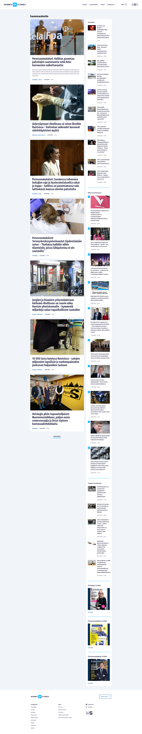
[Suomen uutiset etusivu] (15, 5)
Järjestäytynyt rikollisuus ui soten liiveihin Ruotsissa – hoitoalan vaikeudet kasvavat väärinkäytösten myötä (56, 127)
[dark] (133, 4)
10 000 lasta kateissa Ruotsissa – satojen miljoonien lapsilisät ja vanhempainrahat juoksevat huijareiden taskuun (56, 362)
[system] (135, 4)
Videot (103, 4)
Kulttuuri (33, 720)
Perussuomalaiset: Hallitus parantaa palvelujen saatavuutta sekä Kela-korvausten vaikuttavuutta (53, 62)
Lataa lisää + (57, 436)
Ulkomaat (35, 135)
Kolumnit (33, 725)
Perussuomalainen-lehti (65, 717)
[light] (137, 4)
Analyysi (34, 314)
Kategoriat (110, 4)
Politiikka (35, 80)
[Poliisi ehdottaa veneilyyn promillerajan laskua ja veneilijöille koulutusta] (92, 131)
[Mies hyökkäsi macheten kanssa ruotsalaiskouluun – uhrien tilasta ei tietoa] (92, 65)
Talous (40, 80)
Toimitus (60, 712)
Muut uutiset (41, 135)
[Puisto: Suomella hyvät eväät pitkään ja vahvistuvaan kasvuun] (92, 163)
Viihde (32, 728)
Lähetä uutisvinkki (63, 715)
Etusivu (85, 4)
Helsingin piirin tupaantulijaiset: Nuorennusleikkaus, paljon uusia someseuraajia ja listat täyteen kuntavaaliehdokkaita (51, 418)
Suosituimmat (94, 4)
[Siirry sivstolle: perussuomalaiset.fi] (98, 713)
